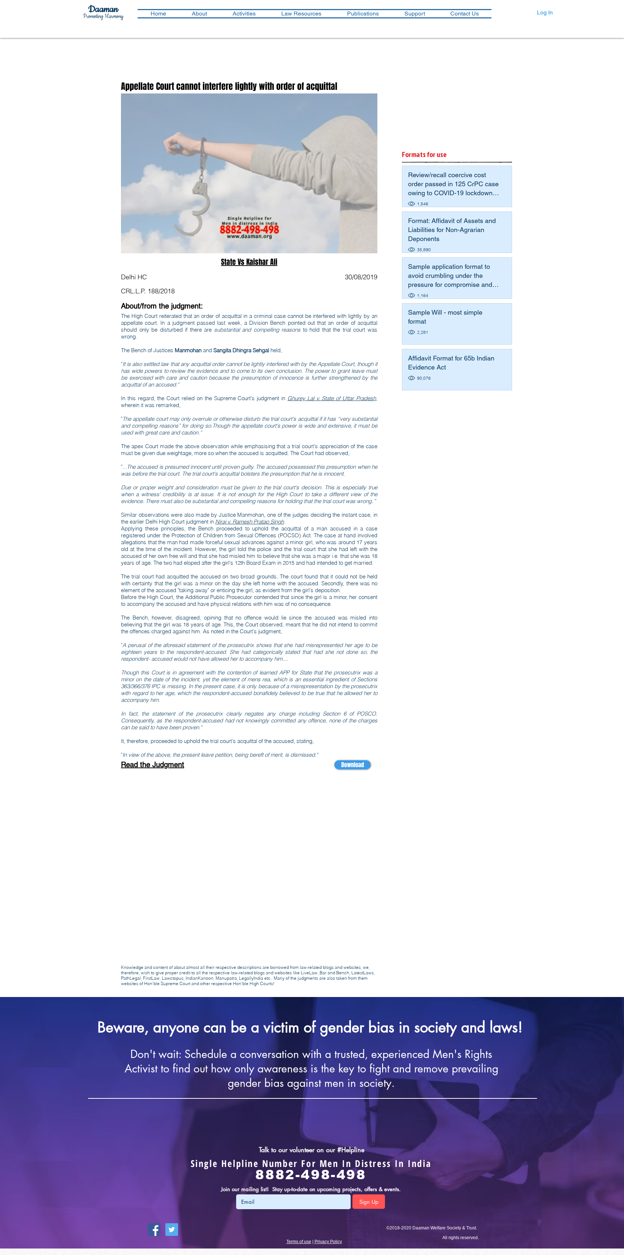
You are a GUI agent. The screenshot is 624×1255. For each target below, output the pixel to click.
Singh (277, 521)
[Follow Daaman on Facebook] (154, 1229)
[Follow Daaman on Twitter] (171, 1229)
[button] (244, 13)
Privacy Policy (328, 1241)
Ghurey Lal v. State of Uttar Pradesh (331, 398)
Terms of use (298, 1241)
